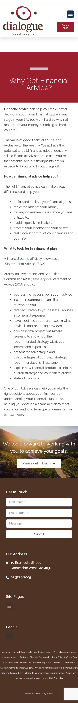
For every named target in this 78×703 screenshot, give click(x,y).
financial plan (16, 259)
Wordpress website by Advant (39, 694)
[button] (70, 14)
